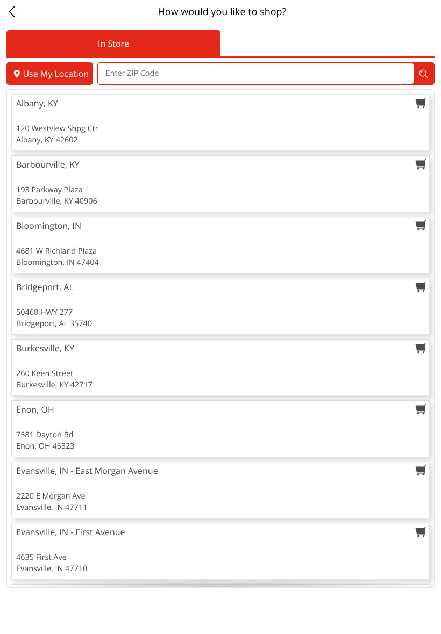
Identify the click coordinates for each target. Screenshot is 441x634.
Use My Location (56, 74)
